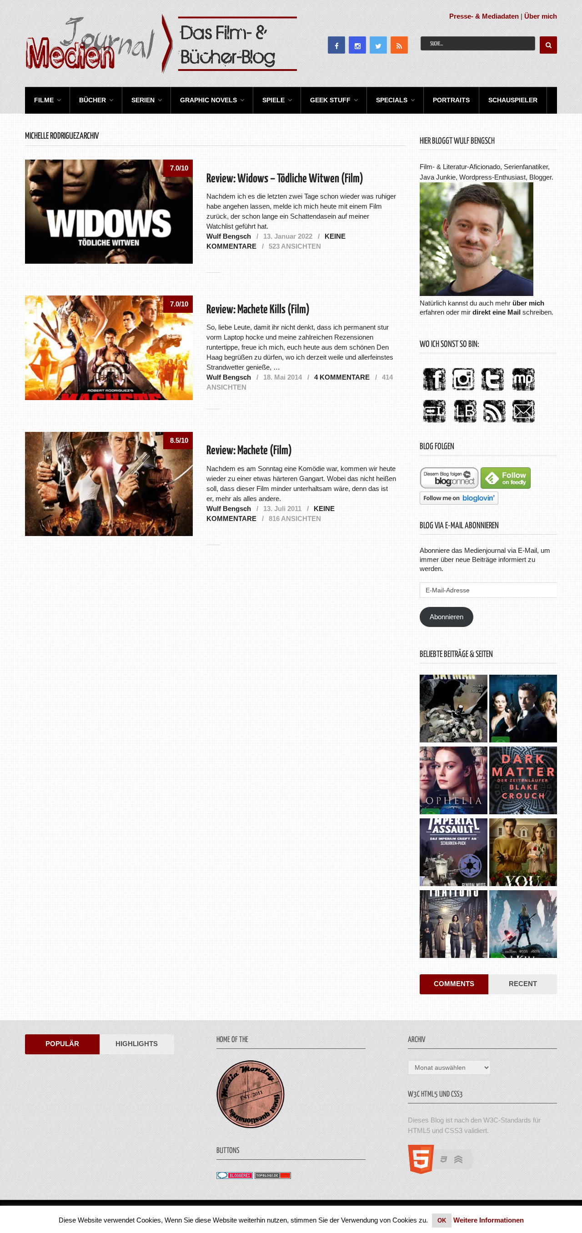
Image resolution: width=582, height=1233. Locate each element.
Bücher (92, 100)
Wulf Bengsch (228, 236)
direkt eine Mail (496, 312)
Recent (523, 983)
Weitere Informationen (488, 1220)
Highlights (136, 1044)
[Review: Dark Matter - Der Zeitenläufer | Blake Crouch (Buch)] (523, 782)
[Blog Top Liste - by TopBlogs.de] (273, 1176)
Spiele (273, 100)
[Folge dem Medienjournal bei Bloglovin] (459, 502)
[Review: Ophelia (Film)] (453, 782)
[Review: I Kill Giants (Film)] (523, 925)
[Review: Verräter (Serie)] (453, 925)
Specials (391, 100)
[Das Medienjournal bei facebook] (434, 391)
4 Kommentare (342, 377)
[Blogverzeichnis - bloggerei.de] (234, 1176)
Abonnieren (446, 617)
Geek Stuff (330, 100)
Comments (454, 983)
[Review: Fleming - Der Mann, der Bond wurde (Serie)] (523, 710)
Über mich (540, 16)
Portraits (451, 100)
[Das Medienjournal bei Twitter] (492, 391)
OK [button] (441, 1220)
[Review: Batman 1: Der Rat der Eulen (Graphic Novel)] (453, 710)
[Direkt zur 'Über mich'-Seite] (476, 293)
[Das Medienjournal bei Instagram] (463, 391)
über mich (528, 303)
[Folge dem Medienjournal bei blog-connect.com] (449, 486)
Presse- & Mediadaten (484, 16)
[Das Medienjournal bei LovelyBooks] (465, 423)
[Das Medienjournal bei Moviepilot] (523, 391)
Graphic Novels (208, 100)
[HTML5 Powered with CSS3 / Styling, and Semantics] (445, 1171)
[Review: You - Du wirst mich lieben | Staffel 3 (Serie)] (523, 853)
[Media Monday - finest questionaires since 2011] (250, 1126)
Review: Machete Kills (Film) (258, 310)
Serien (143, 100)
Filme (44, 100)
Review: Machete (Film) (249, 451)
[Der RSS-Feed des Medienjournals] (494, 423)
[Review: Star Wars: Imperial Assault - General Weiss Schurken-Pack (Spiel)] (453, 853)
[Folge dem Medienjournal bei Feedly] (506, 486)
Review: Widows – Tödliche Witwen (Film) (284, 179)
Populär (62, 1044)
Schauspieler (512, 100)
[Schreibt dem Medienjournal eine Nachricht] (523, 423)
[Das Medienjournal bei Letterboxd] (434, 423)
